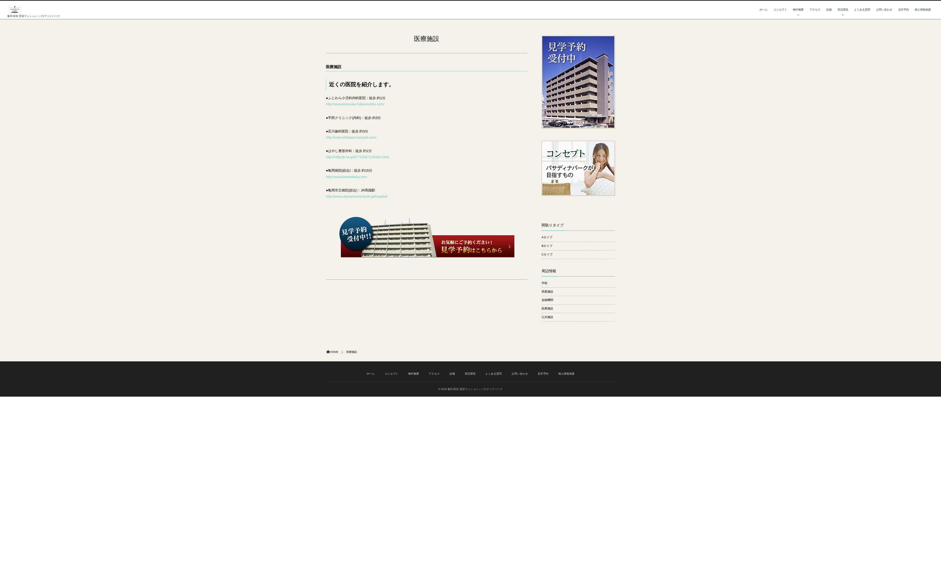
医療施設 (547, 308)
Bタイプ (547, 246)
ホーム (763, 9)
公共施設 (547, 317)
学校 (544, 283)
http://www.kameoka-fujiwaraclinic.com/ (355, 104)
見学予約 (903, 9)
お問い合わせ (884, 9)
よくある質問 (862, 9)
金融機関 (547, 300)
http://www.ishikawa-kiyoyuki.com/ (351, 137)
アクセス (814, 9)
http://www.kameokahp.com (346, 177)
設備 (829, 9)
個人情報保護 (923, 9)
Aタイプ (547, 237)
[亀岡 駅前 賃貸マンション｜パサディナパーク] (14, 9)
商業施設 (547, 291)
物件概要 (798, 9)
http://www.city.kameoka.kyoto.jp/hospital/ (356, 196)
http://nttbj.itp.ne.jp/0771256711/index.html (357, 157)
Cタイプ (547, 254)
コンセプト (780, 9)
